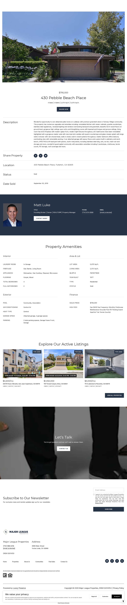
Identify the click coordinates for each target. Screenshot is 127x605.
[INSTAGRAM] (112, 561)
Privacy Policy (99, 503)
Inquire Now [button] (63, 109)
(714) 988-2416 (8, 546)
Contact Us (64, 561)
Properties (15, 561)
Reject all (94, 596)
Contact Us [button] (63, 448)
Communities (39, 561)
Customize (105, 596)
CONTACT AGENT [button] (41, 218)
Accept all (116, 596)
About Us (27, 561)
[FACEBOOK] (117, 561)
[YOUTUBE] (107, 561)
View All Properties (114, 395)
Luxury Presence (19, 588)
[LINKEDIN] (122, 561)
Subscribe (108, 509)
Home (5, 561)
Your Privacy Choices (63, 603)
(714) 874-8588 (87, 212)
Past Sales (52, 561)
